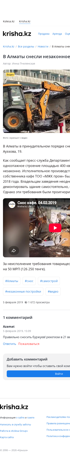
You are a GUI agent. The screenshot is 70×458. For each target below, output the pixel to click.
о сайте (20, 417)
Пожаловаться (28, 344)
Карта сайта (7, 437)
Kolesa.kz (9, 22)
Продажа (43, 33)
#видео (53, 291)
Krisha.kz (8, 46)
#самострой (49, 281)
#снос (29, 281)
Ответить (9, 344)
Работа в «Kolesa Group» (14, 430)
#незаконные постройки (23, 291)
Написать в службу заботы (15, 424)
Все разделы (26, 46)
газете (30, 417)
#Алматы (11, 281)
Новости (43, 46)
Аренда (57, 33)
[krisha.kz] (14, 406)
